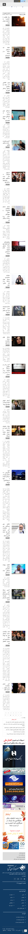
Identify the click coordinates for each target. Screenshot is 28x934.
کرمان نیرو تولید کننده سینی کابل (19, 859)
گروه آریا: (24, 914)
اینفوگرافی (11, 903)
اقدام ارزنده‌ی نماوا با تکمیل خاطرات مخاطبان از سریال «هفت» (14, 727)
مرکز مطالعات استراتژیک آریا (20, 917)
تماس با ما (18, 930)
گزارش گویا (11, 905)
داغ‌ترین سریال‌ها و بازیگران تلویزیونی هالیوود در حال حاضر (15, 729)
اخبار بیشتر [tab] (14, 719)
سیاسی (23, 894)
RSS (14, 930)
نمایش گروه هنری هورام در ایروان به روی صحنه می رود (16, 734)
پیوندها (9, 930)
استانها (11, 897)
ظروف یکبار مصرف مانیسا (21, 857)
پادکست (11, 900)
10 (10, 715)
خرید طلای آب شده (22, 855)
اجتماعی (23, 903)
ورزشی (23, 905)
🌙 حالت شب (17, 1)
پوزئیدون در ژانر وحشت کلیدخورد (19, 731)
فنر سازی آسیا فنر (22, 853)
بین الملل (22, 900)
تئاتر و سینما (22, 14)
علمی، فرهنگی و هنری (20, 908)
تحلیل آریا (11, 894)
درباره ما (24, 930)
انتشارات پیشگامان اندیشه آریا (20, 922)
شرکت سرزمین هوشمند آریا (20, 919)
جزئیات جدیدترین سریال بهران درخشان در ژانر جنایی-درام (15, 722)
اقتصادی (23, 897)
